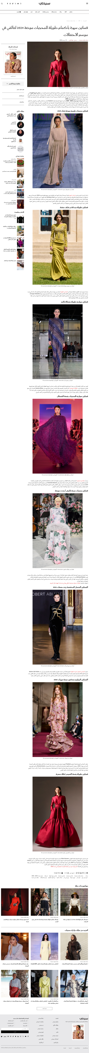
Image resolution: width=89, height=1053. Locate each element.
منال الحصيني (13, 148)
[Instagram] (10, 3)
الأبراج (15, 169)
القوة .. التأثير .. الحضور (20, 89)
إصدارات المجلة (13, 47)
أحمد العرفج (13, 142)
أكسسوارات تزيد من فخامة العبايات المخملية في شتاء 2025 (64, 867)
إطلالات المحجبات (73, 388)
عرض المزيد (44, 1008)
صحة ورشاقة (54, 12)
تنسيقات (46, 876)
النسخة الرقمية (13, 76)
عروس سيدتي (55, 1035)
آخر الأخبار (41, 1042)
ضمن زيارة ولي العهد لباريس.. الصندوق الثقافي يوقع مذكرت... (9, 192)
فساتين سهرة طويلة (53, 876)
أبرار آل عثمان (13, 124)
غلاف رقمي (41, 1039)
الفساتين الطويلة (64, 292)
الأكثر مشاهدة (19, 212)
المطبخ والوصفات (10, 1023)
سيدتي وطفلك (45, 12)
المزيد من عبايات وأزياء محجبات (76, 930)
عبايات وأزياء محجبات (83, 40)
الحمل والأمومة (10, 1025)
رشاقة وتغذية (13, 159)
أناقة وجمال (25, 1025)
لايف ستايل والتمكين (23, 1021)
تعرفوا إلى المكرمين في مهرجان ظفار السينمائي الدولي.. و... (10, 203)
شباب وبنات (14, 180)
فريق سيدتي (40, 1032)
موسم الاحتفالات (43, 878)
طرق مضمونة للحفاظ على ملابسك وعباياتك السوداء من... (10, 216)
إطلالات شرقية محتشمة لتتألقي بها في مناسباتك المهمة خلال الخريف (65, 583)
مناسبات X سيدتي (39, 1021)
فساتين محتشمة (61, 876)
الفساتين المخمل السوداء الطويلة (78, 672)
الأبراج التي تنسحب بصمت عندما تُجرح (9, 171)
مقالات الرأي (20, 111)
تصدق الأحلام (21, 96)
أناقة (66, 12)
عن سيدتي (41, 1025)
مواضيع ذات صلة (81, 886)
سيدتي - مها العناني (73, 40)
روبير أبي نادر (66, 878)
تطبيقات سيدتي (40, 1035)
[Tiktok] (12, 3)
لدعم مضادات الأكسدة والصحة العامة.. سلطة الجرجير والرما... (9, 161)
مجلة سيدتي (40, 1018)
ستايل (57, 1028)
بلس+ (31, 12)
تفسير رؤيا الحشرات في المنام (10, 261)
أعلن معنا (70, 1048)
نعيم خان (78, 878)
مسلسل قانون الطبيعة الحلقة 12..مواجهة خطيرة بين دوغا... (9, 250)
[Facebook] (7, 3)
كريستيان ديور (84, 878)
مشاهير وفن (25, 1023)
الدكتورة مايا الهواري (12, 132)
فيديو (18, 12)
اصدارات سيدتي (54, 1039)
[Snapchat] (18, 3)
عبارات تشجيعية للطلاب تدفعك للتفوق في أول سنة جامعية (10, 182)
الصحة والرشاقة (10, 1021)
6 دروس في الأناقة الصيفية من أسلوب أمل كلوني (9, 238)
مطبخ (25, 12)
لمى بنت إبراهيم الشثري (11, 116)
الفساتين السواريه (80, 481)
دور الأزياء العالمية (51, 878)
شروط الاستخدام (85, 1048)
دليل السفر (56, 1042)
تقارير (57, 1032)
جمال (61, 12)
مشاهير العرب (13, 200)
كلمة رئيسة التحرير (14, 84)
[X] (15, 3)
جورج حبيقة (72, 878)
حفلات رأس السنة (35, 878)
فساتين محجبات (69, 876)
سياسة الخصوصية (77, 1048)
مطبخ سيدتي (55, 1021)
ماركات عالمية (59, 878)
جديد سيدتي (20, 156)
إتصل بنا (65, 1048)
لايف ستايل (37, 12)
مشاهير (70, 12)
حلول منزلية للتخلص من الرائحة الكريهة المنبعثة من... (9, 227)
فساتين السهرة (72, 195)
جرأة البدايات (21, 102)
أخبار (15, 190)
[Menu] (87, 3)
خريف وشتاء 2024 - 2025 (37, 876)
